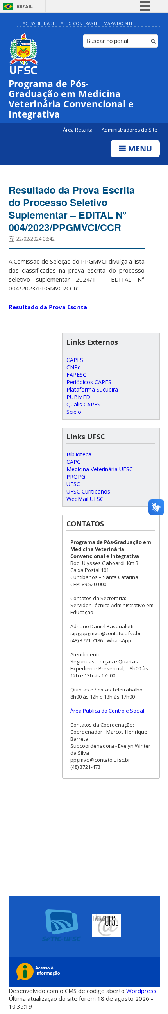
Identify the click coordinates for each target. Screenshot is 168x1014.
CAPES (74, 360)
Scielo (73, 411)
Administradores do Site (129, 130)
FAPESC (76, 374)
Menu (139, 148)
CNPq (73, 367)
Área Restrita (78, 130)
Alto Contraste (79, 23)
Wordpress (141, 990)
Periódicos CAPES (88, 382)
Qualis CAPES (83, 404)
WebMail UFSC (85, 499)
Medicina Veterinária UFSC (99, 469)
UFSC (73, 484)
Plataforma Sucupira (92, 389)
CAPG (73, 461)
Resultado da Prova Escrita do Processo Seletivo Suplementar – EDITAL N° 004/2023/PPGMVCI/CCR (72, 208)
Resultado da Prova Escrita (48, 307)
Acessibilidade (39, 23)
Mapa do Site (118, 23)
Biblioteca (78, 454)
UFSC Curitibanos (88, 491)
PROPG (75, 476)
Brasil (24, 6)
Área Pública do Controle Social (107, 710)
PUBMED (78, 397)
